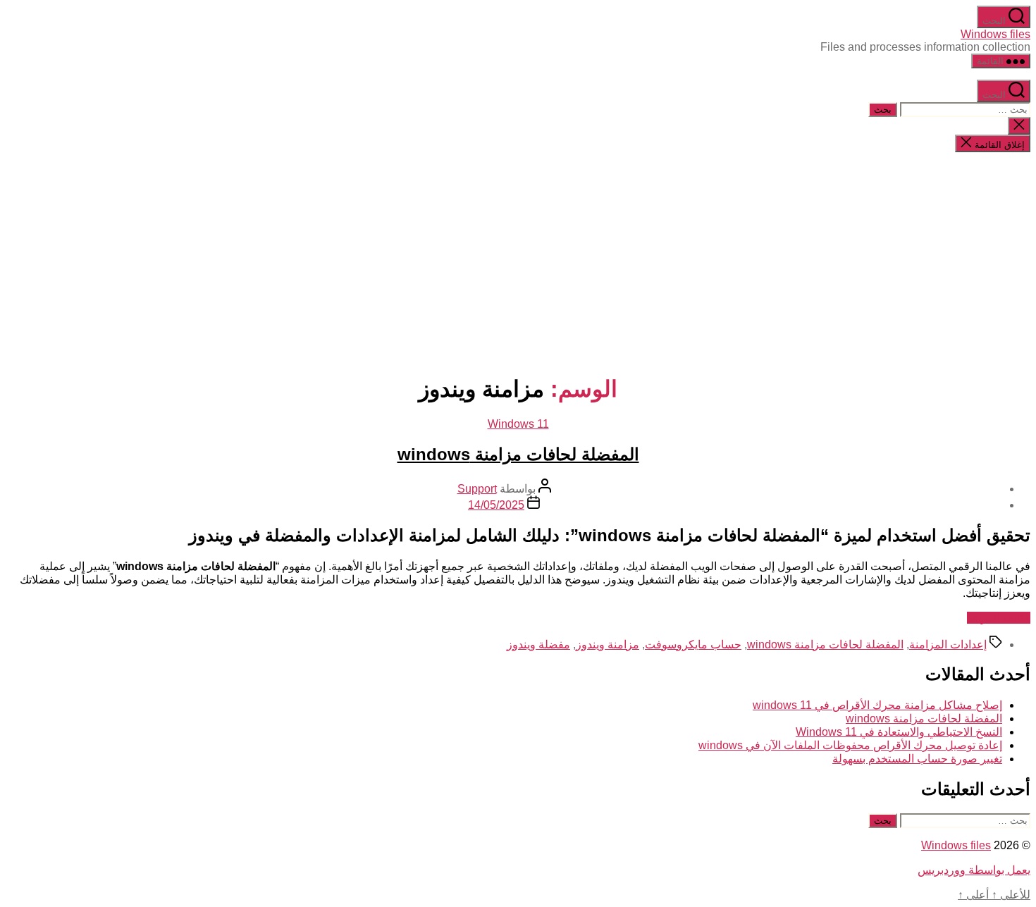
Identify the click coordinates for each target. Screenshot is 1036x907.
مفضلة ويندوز (538, 644)
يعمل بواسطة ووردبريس (974, 870)
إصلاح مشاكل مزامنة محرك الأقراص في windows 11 (877, 705)
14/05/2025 (496, 505)
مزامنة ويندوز (607, 644)
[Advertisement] (518, 262)
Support (477, 489)
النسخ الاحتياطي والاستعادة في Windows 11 (899, 732)
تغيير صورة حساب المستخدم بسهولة (917, 759)
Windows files (995, 34)
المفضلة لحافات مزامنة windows (518, 454)
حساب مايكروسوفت (693, 644)
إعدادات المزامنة (948, 644)
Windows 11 (518, 424)
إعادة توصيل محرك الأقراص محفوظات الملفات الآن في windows (850, 745)
